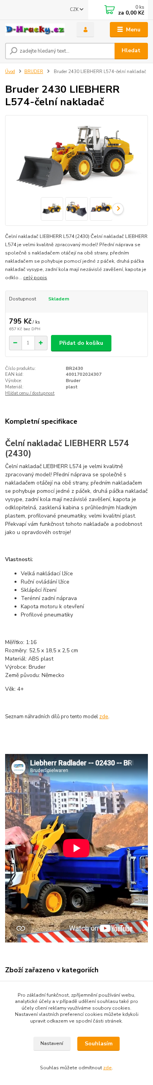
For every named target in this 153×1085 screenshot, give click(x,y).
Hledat (131, 50)
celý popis (35, 277)
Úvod (10, 72)
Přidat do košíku (81, 343)
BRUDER (33, 72)
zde (103, 716)
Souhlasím (99, 1043)
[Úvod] (35, 30)
